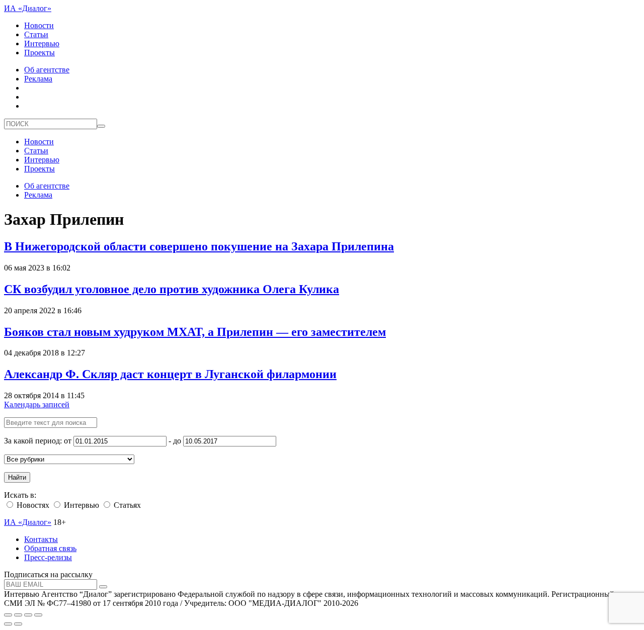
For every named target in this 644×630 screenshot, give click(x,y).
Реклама (38, 78)
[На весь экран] (28, 614)
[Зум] (38, 614)
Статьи (36, 34)
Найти (17, 477)
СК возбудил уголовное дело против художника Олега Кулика (171, 289)
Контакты (41, 539)
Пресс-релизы (48, 557)
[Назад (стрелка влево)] (8, 623)
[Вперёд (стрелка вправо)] (18, 623)
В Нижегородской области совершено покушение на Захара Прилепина (199, 246)
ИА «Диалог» (27, 8)
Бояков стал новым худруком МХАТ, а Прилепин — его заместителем (195, 331)
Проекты (39, 52)
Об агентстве (46, 69)
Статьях (126, 505)
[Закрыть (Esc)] (8, 614)
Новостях (32, 505)
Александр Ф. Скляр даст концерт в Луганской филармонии (170, 374)
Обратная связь (50, 548)
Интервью (41, 43)
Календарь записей (36, 404)
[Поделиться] (18, 614)
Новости (39, 25)
